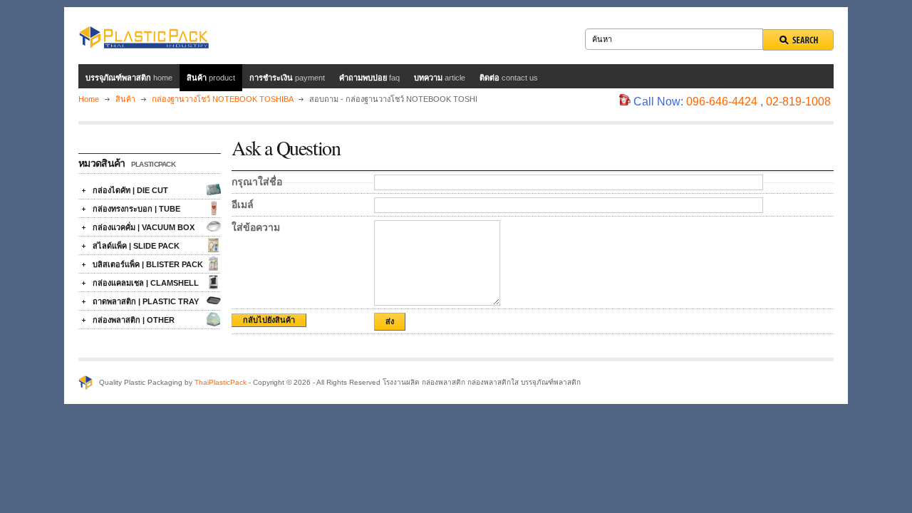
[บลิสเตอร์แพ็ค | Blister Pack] (214, 263)
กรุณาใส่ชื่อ (257, 181)
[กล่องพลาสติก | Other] (214, 319)
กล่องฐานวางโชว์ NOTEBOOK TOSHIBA (222, 99)
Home (88, 99)
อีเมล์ (243, 204)
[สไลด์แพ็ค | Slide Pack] (214, 245)
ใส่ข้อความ (256, 227)
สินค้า (211, 77)
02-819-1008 (798, 101)
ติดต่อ (509, 77)
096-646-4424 (721, 101)
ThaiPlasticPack (221, 382)
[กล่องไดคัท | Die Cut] (214, 189)
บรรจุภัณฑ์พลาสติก (129, 77)
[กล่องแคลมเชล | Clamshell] (214, 282)
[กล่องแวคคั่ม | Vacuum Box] (214, 226)
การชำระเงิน (287, 77)
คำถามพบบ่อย (369, 77)
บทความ (439, 77)
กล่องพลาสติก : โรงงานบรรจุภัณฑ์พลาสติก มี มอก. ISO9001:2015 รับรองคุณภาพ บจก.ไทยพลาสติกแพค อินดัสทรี (143, 35)
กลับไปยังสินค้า (269, 320)
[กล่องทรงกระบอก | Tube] (214, 208)
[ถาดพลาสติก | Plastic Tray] (214, 301)
